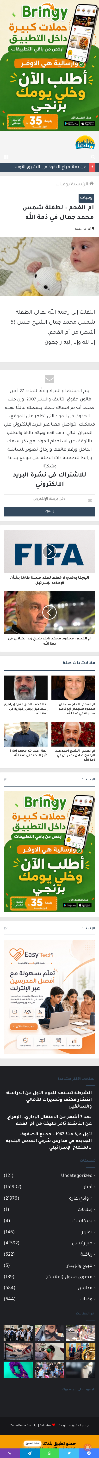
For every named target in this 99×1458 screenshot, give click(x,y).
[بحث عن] (93, 157)
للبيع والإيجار (80, 1266)
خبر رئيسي (82, 1243)
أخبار (88, 1187)
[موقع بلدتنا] (85, 142)
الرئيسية (80, 184)
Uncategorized (77, 1176)
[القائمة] (6, 157)
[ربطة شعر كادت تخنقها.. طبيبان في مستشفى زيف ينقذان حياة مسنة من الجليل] (18, 1370)
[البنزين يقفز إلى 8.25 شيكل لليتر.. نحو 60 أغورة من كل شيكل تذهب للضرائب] (49, 1351)
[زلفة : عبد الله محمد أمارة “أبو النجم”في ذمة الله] (26, 734)
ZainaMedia (18, 1425)
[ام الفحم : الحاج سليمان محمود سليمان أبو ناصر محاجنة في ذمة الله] (73, 688)
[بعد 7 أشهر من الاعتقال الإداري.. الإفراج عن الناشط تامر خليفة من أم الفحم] (49, 1333)
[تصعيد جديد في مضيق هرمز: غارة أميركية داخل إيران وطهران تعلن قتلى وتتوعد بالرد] (18, 1351)
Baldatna (45, 1425)
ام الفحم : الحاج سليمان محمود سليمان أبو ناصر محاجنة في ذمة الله (77, 709)
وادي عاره (79, 1199)
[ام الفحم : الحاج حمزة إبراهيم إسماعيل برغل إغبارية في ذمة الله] (26, 688)
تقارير (87, 1232)
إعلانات (85, 1210)
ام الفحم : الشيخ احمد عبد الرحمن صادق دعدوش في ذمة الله (75, 755)
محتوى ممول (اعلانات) (69, 1277)
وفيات (62, 184)
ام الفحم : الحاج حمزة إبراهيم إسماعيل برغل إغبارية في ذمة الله (26, 709)
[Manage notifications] (88, 1447)
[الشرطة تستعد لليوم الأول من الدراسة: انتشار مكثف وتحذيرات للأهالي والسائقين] (80, 1333)
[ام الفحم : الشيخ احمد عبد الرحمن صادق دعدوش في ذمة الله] (73, 734)
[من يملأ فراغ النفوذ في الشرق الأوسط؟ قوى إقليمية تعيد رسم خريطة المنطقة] (80, 1351)
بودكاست (82, 1221)
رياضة (86, 1254)
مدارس (85, 1288)
